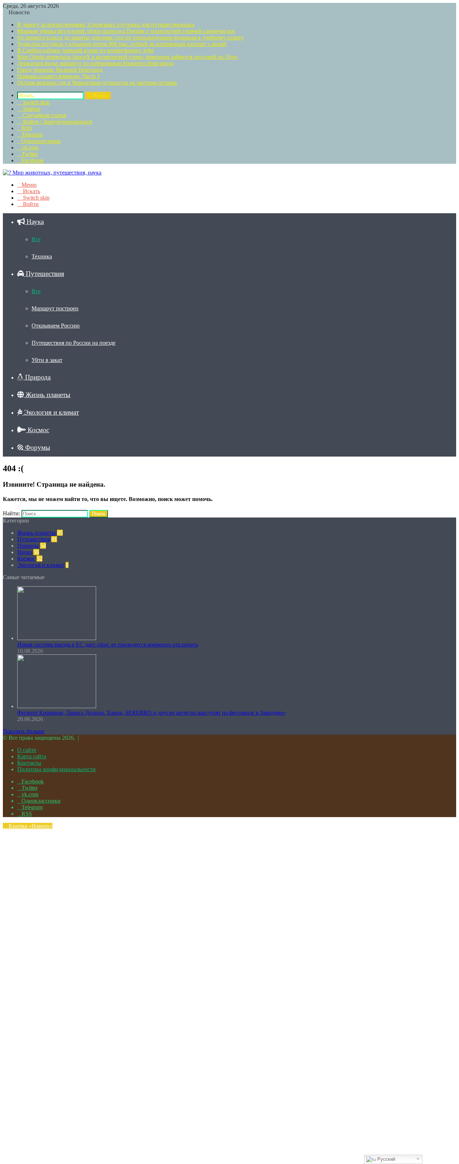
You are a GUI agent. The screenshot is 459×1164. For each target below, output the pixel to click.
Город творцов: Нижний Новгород (60, 70)
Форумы (36, 447)
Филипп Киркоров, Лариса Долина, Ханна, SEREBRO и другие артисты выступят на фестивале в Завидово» (151, 713)
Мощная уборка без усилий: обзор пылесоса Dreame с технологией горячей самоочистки (126, 31)
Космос (37, 430)
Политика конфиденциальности (56, 769)
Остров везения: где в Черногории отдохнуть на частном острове (97, 83)
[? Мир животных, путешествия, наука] (52, 173)
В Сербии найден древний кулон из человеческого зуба (85, 50)
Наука (34, 221)
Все (36, 239)
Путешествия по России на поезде (73, 343)
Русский (385, 1159)
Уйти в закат (47, 360)
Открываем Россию (56, 326)
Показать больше (23, 731)
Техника (42, 256)
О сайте (26, 750)
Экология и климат (50, 412)
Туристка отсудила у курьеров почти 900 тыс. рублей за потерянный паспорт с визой (121, 44)
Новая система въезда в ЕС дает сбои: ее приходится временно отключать (107, 644)
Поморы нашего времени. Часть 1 (58, 76)
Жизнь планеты (47, 395)
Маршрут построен (55, 308)
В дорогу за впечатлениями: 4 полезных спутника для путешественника (105, 25)
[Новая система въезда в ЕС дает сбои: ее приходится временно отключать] (56, 638)
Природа (37, 377)
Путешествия (44, 273)
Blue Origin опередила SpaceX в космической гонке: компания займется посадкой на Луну (127, 57)
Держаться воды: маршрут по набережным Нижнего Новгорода (95, 63)
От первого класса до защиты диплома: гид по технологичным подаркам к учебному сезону (130, 37)
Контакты (29, 763)
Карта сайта (31, 756)
